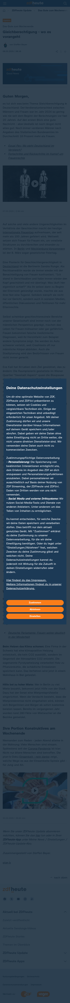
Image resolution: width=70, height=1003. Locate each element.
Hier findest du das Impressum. (26, 580)
